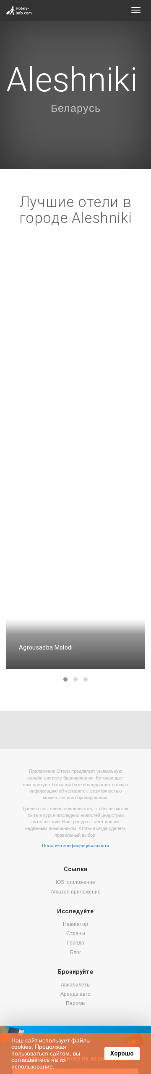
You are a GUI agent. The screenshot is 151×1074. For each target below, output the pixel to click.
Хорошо (122, 1053)
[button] (65, 679)
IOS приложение (75, 882)
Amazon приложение (76, 892)
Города (75, 943)
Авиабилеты (76, 985)
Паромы (76, 1003)
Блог (75, 952)
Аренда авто (75, 994)
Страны (75, 933)
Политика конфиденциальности (75, 845)
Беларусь (76, 108)
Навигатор (75, 924)
